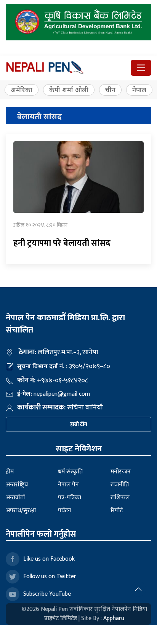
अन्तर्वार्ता (15, 497)
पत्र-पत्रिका (69, 497)
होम (10, 472)
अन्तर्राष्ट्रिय (17, 485)
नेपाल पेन (68, 485)
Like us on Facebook (49, 559)
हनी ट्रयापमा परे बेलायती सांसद (62, 243)
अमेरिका (21, 90)
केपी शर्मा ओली (68, 90)
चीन (110, 90)
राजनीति (120, 485)
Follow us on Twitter (49, 576)
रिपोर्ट (117, 510)
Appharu (113, 618)
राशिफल (120, 497)
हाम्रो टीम (78, 424)
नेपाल (139, 90)
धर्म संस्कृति (70, 472)
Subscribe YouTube (47, 594)
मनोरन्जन (121, 472)
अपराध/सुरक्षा (21, 510)
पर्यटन (64, 510)
